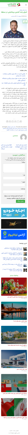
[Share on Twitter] (15, 121)
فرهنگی (21, 10)
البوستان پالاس (9, 128)
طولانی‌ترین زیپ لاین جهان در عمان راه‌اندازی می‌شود (6, 147)
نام (24, 175)
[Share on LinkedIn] (7, 121)
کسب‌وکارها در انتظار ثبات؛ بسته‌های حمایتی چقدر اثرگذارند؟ (13, 248)
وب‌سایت (23, 189)
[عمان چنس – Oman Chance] (14, 4)
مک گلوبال (9, 130)
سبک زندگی (25, 10)
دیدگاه (23, 162)
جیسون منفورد (21, 130)
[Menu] (26, 5)
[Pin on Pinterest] (10, 121)
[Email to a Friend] (12, 121)
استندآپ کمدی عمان (17, 128)
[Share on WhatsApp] (20, 121)
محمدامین (13, 16)
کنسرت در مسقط (14, 130)
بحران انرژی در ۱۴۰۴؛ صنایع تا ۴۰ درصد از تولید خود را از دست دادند (12, 269)
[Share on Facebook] (18, 121)
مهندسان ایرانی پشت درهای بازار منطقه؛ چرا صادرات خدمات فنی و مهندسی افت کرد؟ (12, 259)
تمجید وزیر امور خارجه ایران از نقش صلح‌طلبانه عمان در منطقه (21, 147)
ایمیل (23, 182)
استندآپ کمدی (24, 128)
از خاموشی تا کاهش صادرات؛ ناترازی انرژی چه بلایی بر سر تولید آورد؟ (11, 253)
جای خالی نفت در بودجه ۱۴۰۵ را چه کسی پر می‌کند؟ (12, 265)
